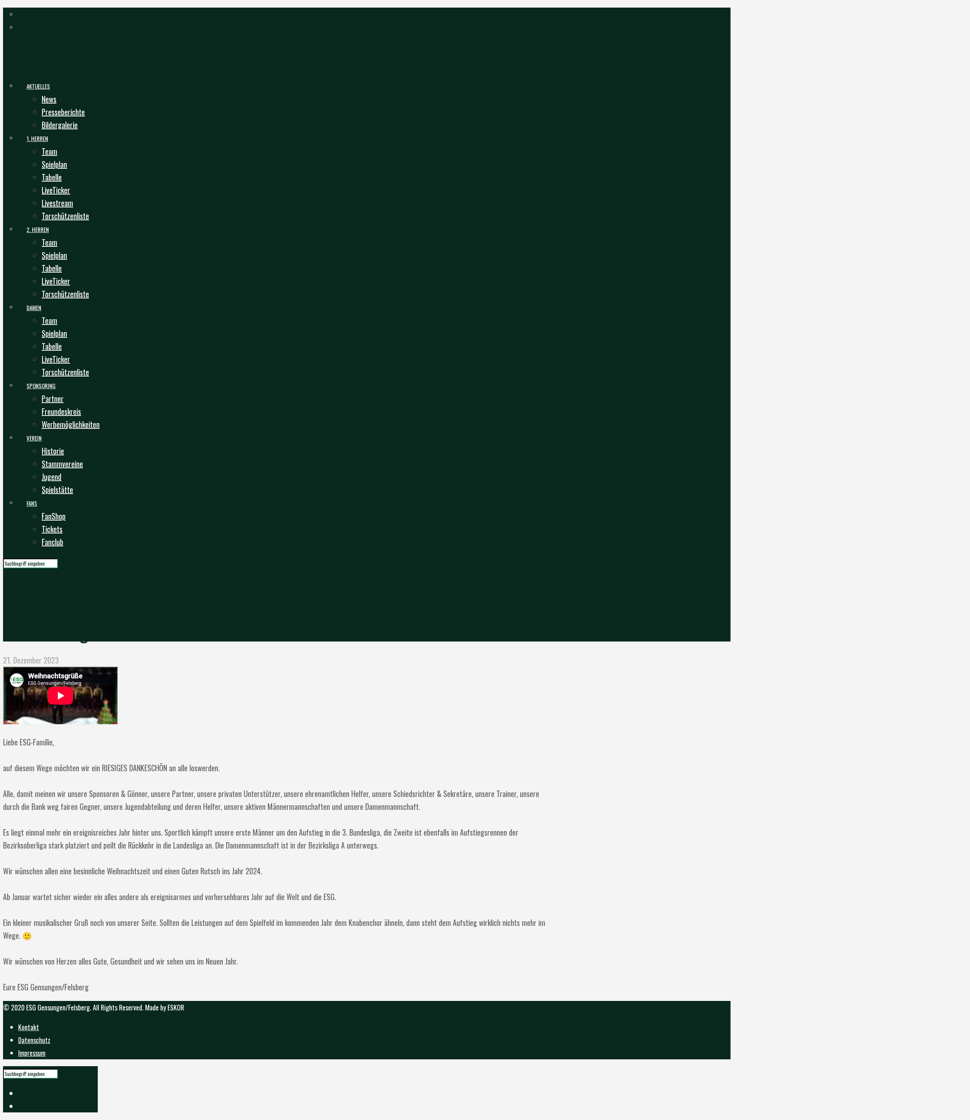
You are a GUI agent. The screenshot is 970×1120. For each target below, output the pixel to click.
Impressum (31, 1053)
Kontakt (28, 1027)
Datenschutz (34, 1040)
